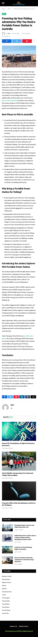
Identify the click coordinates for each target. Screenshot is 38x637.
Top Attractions (7, 592)
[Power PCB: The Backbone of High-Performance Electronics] (19, 431)
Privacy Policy (23, 626)
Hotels (4, 585)
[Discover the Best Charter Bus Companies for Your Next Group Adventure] (7, 560)
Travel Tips (5, 613)
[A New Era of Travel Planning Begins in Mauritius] (7, 549)
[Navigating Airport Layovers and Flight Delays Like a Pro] (7, 527)
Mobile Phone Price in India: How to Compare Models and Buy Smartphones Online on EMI (25, 537)
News (4, 14)
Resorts (4, 588)
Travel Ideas (5, 604)
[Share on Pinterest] (27, 41)
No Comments (26, 33)
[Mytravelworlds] (19, 3)
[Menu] (3, 3)
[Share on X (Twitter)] (17, 41)
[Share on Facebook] (7, 41)
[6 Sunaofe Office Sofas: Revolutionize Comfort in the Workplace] (19, 490)
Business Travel (6, 576)
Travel (4, 595)
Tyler (9, 33)
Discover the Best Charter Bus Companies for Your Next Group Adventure (24, 559)
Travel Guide (6, 601)
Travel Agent (6, 598)
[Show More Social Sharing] (34, 41)
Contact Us (13, 626)
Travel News (5, 607)
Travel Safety (6, 610)
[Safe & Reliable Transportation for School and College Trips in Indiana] (19, 461)
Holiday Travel (6, 582)
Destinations (6, 579)
